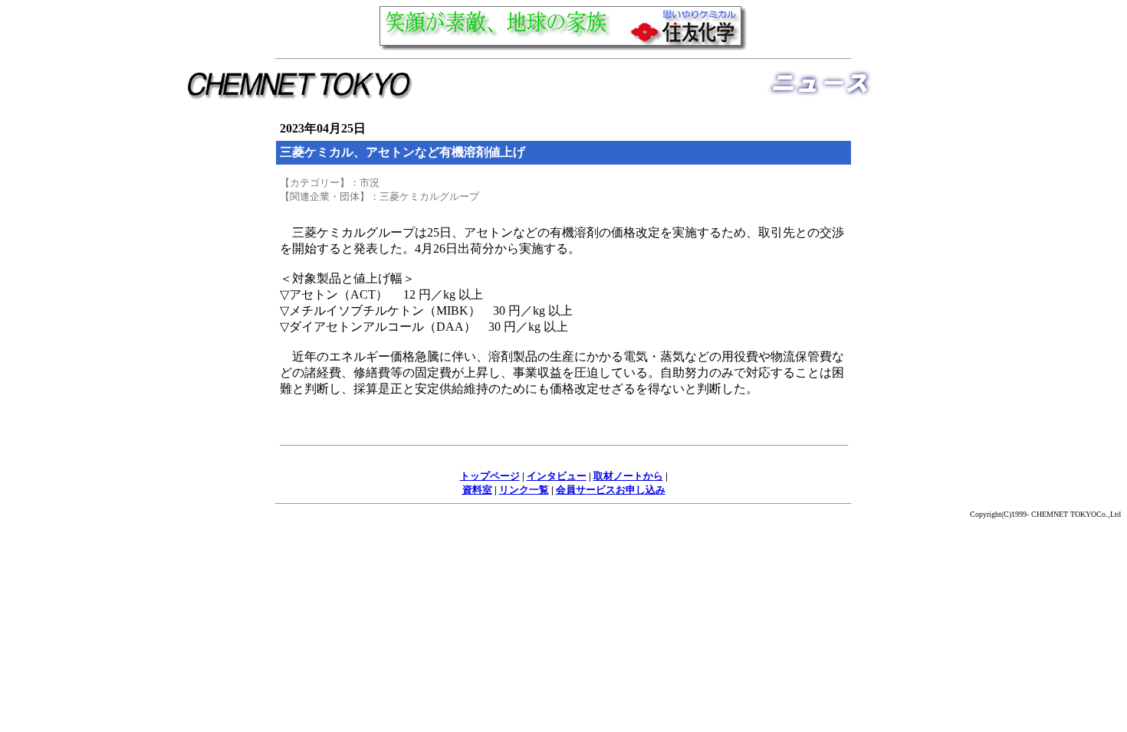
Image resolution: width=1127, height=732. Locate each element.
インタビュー (556, 476)
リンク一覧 (524, 489)
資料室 (477, 489)
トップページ (490, 476)
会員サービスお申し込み (610, 489)
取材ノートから (628, 476)
